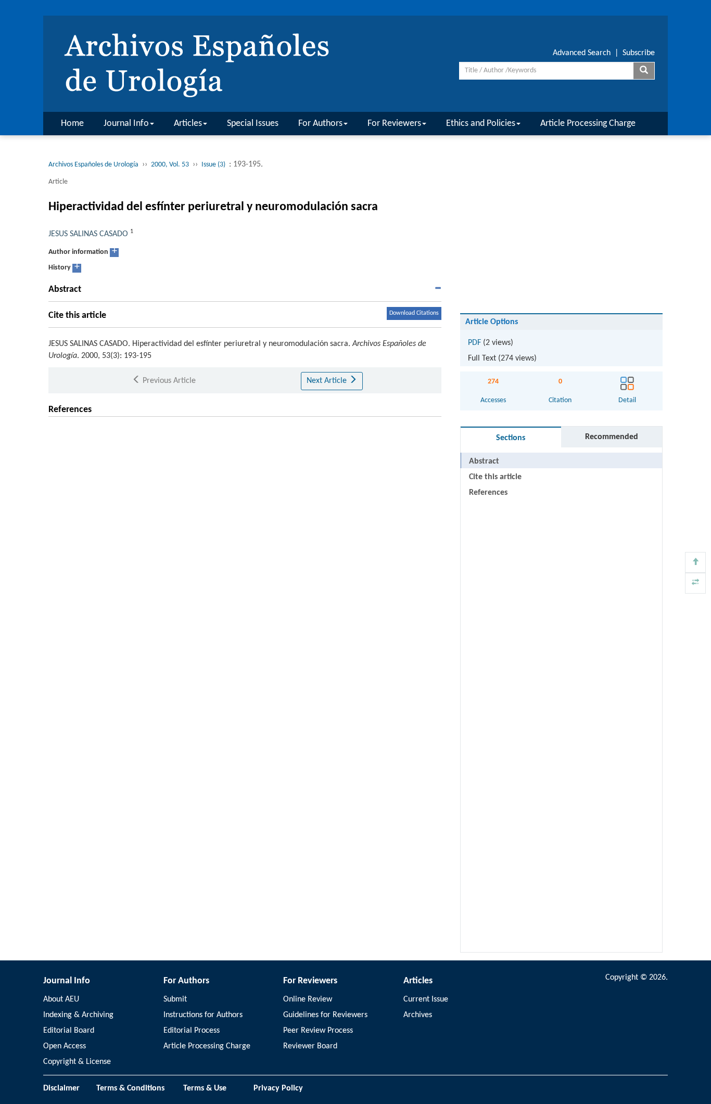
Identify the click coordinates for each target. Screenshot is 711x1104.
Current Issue (425, 999)
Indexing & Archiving (78, 1015)
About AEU (61, 999)
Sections (510, 438)
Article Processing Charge (588, 124)
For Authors (320, 124)
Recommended (611, 437)
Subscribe (639, 53)
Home (72, 124)
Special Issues (252, 124)
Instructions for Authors (203, 1015)
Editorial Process (191, 1030)
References (488, 493)
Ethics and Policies (480, 124)
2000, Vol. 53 (170, 165)
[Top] (695, 562)
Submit (175, 999)
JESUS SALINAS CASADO (88, 234)
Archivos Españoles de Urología (93, 165)
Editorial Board (68, 1030)
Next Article (328, 381)
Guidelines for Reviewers (325, 1015)
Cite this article (495, 477)
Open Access (64, 1046)
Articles (188, 124)
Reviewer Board (310, 1046)
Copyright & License (77, 1062)
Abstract (484, 461)
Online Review (307, 999)
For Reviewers (394, 124)
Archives (417, 1015)
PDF (474, 343)
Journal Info (126, 124)
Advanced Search (582, 53)
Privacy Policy (278, 1088)
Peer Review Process (318, 1030)
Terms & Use (209, 1088)
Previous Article (168, 381)
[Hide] (695, 583)
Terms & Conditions (130, 1088)
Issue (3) (213, 165)
